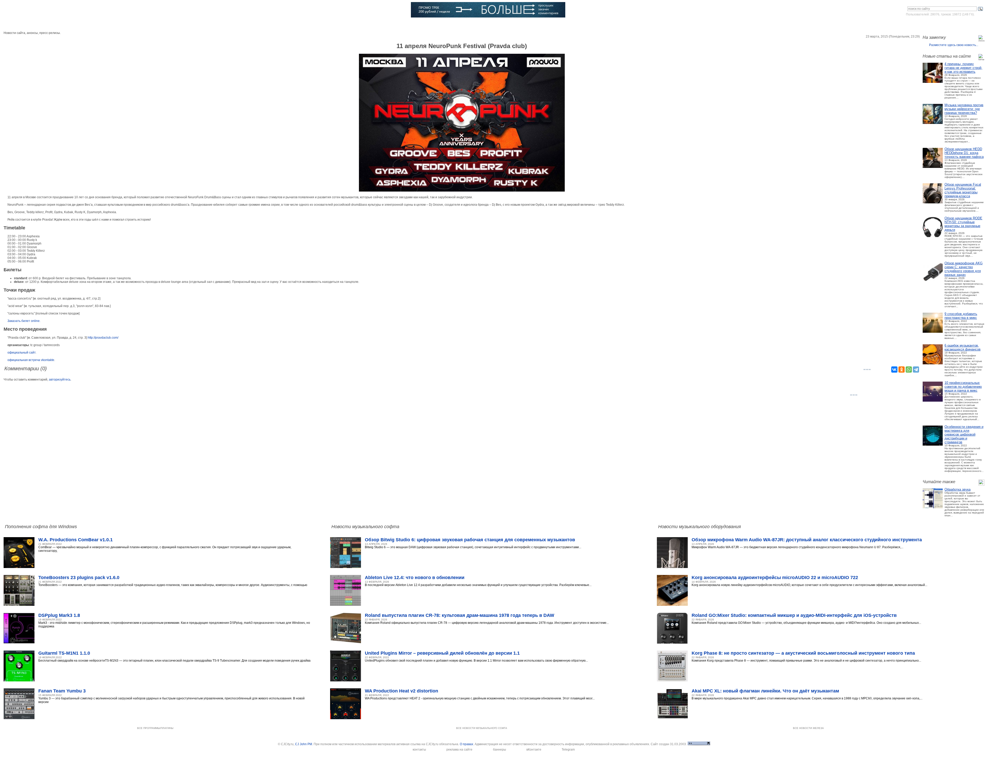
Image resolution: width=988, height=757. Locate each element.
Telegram (568, 749)
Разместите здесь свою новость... (953, 45)
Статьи (143, 24)
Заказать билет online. (23, 321)
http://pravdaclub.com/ (103, 337)
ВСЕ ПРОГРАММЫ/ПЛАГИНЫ (155, 728)
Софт (71, 24)
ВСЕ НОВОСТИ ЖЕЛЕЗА (808, 728)
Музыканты (182, 24)
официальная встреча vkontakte (30, 360)
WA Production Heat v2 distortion (401, 690)
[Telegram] (916, 369)
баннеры (499, 749)
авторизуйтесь (59, 379)
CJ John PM (303, 744)
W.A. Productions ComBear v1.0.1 (75, 539)
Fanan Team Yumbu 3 (62, 690)
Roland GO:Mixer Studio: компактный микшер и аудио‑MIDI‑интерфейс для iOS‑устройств (794, 615)
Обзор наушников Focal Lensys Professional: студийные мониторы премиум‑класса (963, 190)
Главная (35, 24)
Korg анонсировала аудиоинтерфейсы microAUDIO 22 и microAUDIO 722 (775, 577)
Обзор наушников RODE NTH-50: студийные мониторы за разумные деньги (963, 224)
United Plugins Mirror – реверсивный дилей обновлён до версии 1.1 (442, 653)
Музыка (106, 24)
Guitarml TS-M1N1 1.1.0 (64, 653)
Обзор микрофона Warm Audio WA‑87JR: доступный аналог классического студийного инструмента (807, 539)
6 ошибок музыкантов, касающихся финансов (963, 347)
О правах (466, 744)
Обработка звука (958, 489)
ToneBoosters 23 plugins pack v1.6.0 (78, 577)
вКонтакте (533, 749)
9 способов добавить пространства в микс (961, 316)
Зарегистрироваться (962, 24)
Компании (262, 24)
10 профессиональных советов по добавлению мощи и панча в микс (963, 386)
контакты (419, 749)
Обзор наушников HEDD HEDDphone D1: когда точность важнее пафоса (964, 153)
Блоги (300, 24)
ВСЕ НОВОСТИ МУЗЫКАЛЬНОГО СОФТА (481, 728)
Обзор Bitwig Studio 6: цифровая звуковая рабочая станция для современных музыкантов (470, 539)
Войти (936, 24)
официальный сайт (21, 352)
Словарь (223, 24)
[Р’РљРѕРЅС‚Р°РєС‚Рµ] (894, 369)
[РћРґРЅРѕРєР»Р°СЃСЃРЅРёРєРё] (901, 369)
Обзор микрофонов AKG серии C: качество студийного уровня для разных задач (964, 269)
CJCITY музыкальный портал (34, 10)
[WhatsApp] (909, 369)
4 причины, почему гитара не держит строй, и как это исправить (963, 68)
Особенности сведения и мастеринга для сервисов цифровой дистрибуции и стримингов (964, 434)
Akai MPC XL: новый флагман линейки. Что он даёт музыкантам (765, 690)
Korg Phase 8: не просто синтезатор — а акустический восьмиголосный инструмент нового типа (803, 653)
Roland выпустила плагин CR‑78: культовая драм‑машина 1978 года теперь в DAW (459, 615)
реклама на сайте (459, 749)
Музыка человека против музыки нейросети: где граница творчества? (964, 109)
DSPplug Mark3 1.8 (59, 615)
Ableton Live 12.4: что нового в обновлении (414, 577)
